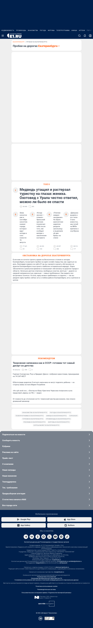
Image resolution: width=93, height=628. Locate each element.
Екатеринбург (19, 42)
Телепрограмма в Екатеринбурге (30, 416)
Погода (43, 30)
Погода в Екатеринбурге (60, 412)
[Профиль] (90, 35)
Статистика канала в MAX (14, 499)
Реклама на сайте (10, 452)
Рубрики (6, 446)
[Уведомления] (85, 35)
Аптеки (82, 30)
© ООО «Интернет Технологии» (46, 613)
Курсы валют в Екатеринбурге (46, 425)
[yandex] (61, 536)
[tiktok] (67, 536)
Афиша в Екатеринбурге (56, 416)
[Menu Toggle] (2, 35)
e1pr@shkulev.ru (59, 572)
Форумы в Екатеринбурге (59, 422)
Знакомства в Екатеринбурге (34, 412)
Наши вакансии (9, 476)
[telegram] (26, 536)
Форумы (51, 30)
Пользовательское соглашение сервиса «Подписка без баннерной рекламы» (46, 592)
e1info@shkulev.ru (62, 561)
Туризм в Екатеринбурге (32, 419)
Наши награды (9, 470)
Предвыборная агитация (13, 493)
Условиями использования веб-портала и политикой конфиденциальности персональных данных (46, 580)
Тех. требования (9, 488)
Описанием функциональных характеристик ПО (46, 578)
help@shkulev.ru (41, 563)
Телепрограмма (63, 30)
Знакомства (33, 30)
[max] (43, 536)
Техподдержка (9, 482)
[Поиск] (79, 35)
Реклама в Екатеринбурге (34, 422)
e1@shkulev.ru (56, 560)
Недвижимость (7, 30)
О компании (7, 464)
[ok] (37, 536)
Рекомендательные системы (46, 589)
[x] (49, 536)
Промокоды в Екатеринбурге (58, 419)
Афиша (74, 30)
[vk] (31, 536)
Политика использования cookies (46, 586)
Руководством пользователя (46, 577)
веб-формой (63, 563)
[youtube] (55, 536)
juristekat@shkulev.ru (75, 561)
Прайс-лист (7, 458)
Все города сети (9, 505)
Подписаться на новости (13, 434)
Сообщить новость (11, 440)
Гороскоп (73, 416)
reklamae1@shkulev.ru (62, 567)
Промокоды (21, 30)
